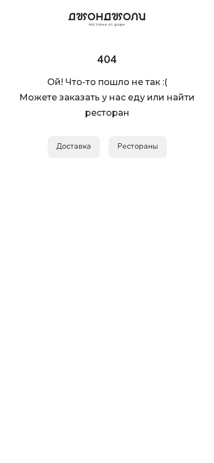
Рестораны (137, 147)
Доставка (74, 147)
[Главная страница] (107, 17)
